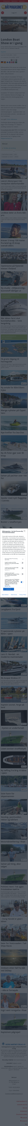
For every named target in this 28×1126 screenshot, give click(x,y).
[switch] (22, 563)
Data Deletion (5, 594)
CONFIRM (8, 589)
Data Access (14, 594)
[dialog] (14, 563)
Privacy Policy (22, 594)
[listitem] (14, 559)
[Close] (24, 531)
